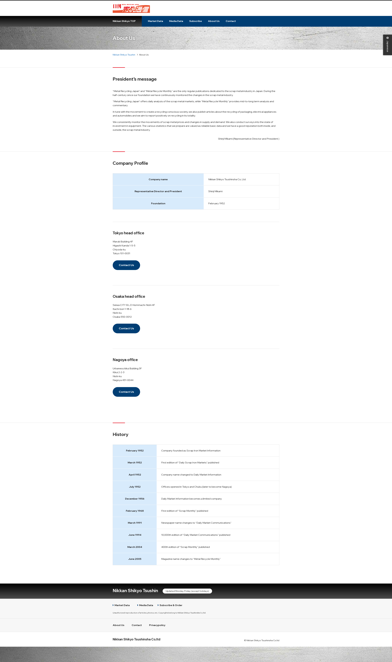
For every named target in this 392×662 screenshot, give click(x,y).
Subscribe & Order (171, 605)
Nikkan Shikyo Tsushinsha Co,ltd (136, 639)
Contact (231, 21)
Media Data (176, 21)
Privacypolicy (157, 625)
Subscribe (195, 21)
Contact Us (126, 265)
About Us (214, 21)
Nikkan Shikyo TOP (124, 21)
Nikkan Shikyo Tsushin (135, 590)
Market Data (155, 21)
